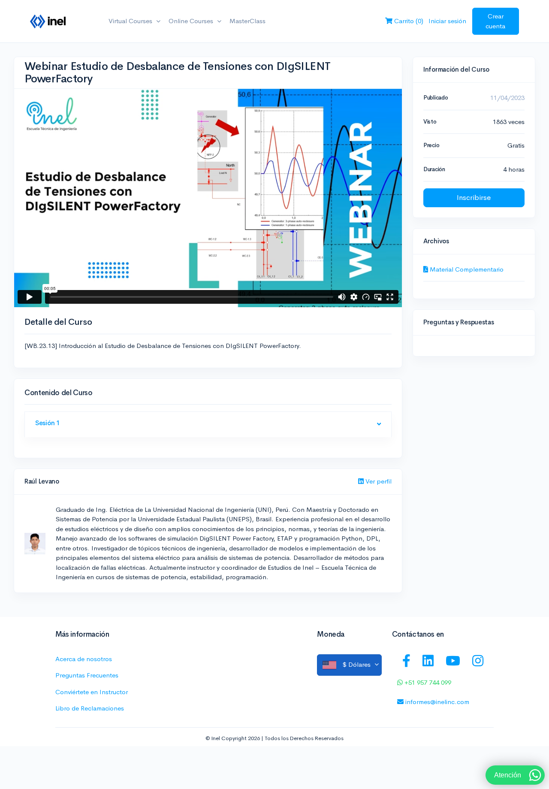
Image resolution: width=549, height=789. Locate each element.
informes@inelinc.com (436, 702)
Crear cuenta (495, 21)
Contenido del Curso (58, 392)
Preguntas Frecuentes (86, 675)
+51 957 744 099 (427, 682)
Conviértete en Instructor (91, 692)
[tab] (208, 425)
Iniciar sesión (447, 21)
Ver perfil (378, 481)
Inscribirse (474, 197)
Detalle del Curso (58, 322)
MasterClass (247, 21)
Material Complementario (466, 269)
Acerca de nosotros (83, 659)
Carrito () (407, 21)
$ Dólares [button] (356, 664)
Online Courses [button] (192, 21)
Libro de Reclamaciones (89, 708)
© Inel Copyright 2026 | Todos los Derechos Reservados (274, 738)
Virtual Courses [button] (131, 21)
